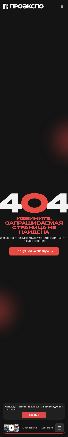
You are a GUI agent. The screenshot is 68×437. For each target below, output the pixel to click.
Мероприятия (29, 428)
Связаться (47, 428)
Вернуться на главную (32, 251)
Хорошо (34, 415)
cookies (22, 406)
